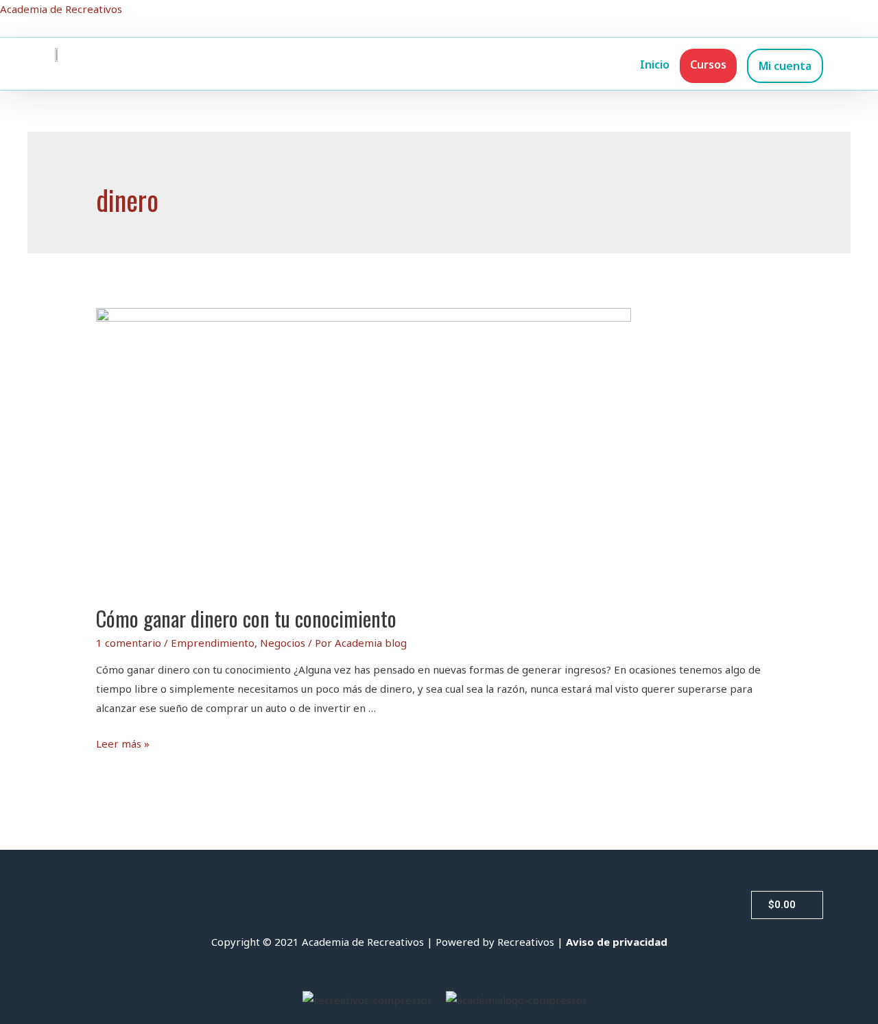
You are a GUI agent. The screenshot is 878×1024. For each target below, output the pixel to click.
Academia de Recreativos (61, 9)
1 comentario (128, 643)
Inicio (654, 64)
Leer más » (123, 743)
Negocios (282, 643)
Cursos (708, 64)
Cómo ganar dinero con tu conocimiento (246, 618)
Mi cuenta (785, 65)
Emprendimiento (212, 643)
